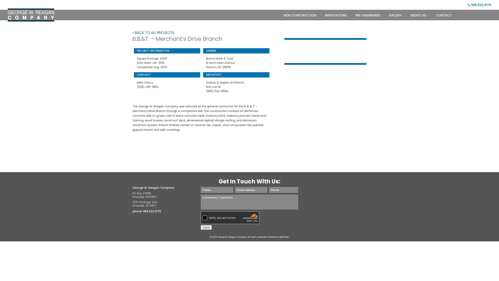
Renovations (336, 15)
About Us (418, 15)
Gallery (395, 15)
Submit (206, 227)
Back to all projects (154, 32)
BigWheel (284, 237)
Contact (444, 15)
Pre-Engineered (367, 15)
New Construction (300, 15)
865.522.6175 (481, 5)
